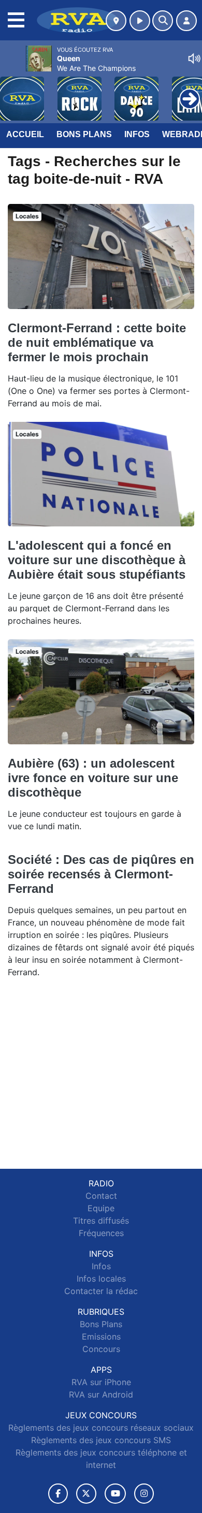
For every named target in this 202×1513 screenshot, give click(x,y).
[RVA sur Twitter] (86, 1493)
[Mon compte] (186, 20)
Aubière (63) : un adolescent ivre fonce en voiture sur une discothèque (93, 777)
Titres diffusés (101, 1220)
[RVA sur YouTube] (115, 1493)
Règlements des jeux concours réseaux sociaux (101, 1427)
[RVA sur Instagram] (144, 1493)
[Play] (13, 91)
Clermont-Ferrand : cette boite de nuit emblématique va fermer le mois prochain (97, 342)
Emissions (101, 1336)
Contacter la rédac (101, 1291)
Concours (101, 1349)
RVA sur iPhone (101, 1382)
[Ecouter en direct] (139, 20)
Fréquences (101, 1233)
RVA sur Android (101, 1394)
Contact (101, 1196)
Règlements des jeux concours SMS (101, 1440)
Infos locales (101, 1278)
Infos (137, 134)
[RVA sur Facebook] (58, 1493)
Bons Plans (84, 134)
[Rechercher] (162, 20)
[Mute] (194, 58)
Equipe (101, 1208)
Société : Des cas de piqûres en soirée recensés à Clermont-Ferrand (101, 874)
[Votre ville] (116, 20)
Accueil (25, 134)
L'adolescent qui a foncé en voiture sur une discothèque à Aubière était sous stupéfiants (96, 559)
